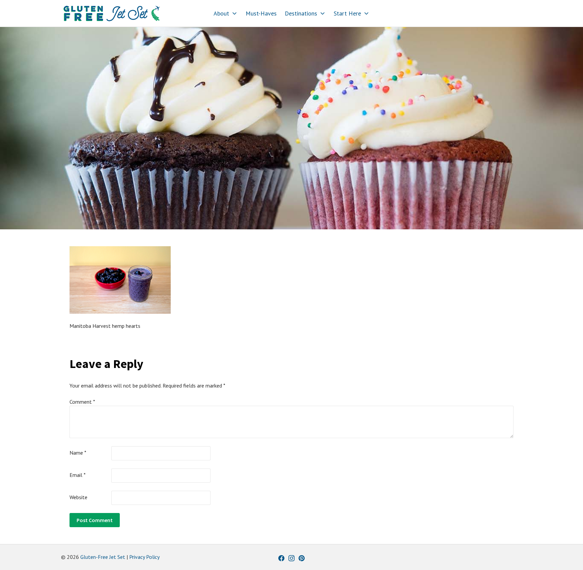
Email (78, 475)
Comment (82, 401)
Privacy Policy (144, 556)
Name (78, 452)
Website (78, 497)
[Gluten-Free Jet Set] (111, 13)
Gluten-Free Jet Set (102, 556)
